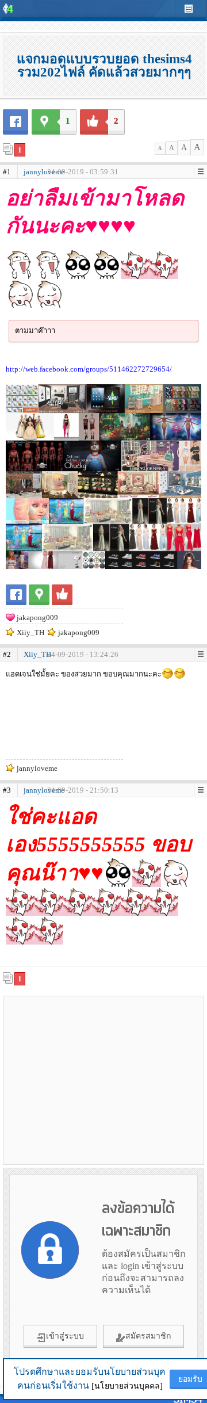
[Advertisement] (103, 1079)
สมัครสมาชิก (148, 1336)
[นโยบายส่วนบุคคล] (127, 1386)
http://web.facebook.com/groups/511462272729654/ (89, 369)
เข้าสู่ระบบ (65, 1336)
